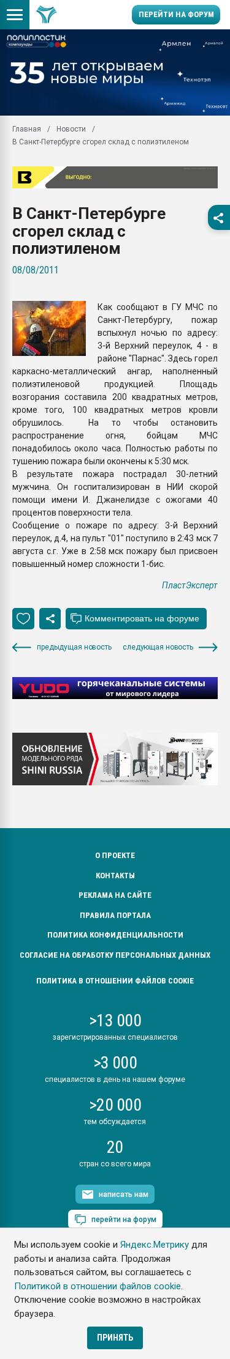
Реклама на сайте (115, 895)
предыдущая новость (74, 647)
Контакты (115, 875)
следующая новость (158, 647)
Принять (115, 1337)
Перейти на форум (176, 14)
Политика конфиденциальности (115, 934)
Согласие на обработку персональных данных (115, 955)
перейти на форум (123, 1219)
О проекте (115, 855)
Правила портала (115, 915)
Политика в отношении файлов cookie (115, 980)
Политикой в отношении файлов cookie (97, 1286)
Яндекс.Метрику (154, 1244)
